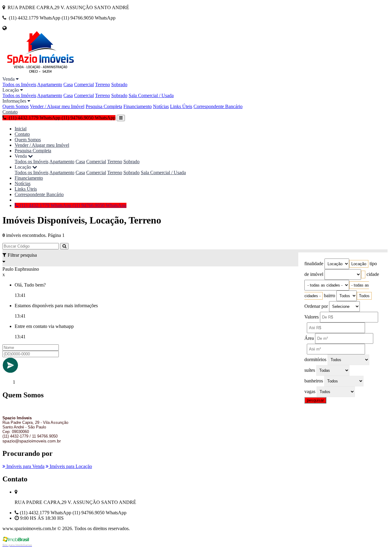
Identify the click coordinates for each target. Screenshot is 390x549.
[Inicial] (40, 73)
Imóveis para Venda (24, 466)
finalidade (313, 263)
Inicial (21, 128)
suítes (309, 370)
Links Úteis (181, 106)
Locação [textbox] (358, 264)
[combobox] (358, 264)
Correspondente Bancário (218, 106)
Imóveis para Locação (70, 466)
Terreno (102, 84)
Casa (68, 84)
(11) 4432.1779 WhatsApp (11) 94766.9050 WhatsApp (72, 205)
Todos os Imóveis (19, 84)
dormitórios (315, 359)
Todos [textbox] (364, 296)
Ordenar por (316, 306)
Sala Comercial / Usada (151, 95)
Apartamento (49, 84)
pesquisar (315, 400)
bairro (329, 295)
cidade (373, 274)
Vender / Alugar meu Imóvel (57, 106)
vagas (309, 391)
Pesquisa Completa (104, 106)
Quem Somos (15, 106)
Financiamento (137, 106)
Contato (10, 111)
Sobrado (119, 84)
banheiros (313, 380)
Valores (311, 316)
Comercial (84, 84)
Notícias (161, 106)
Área (309, 338)
